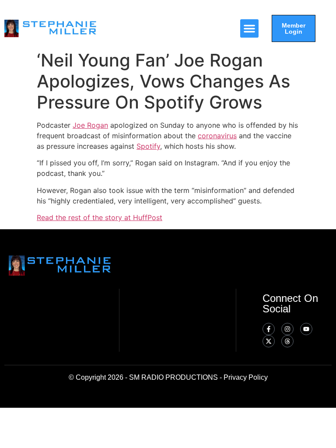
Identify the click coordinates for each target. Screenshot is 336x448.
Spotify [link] (148, 146)
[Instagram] (287, 329)
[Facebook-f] (268, 329)
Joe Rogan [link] (90, 125)
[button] (249, 28)
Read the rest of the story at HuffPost (99, 217)
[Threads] (287, 341)
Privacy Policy (246, 377)
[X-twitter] (268, 341)
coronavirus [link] (217, 135)
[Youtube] (306, 329)
